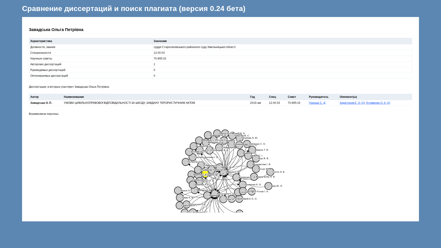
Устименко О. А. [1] (378, 102)
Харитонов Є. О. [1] (352, 102)
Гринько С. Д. (317, 102)
